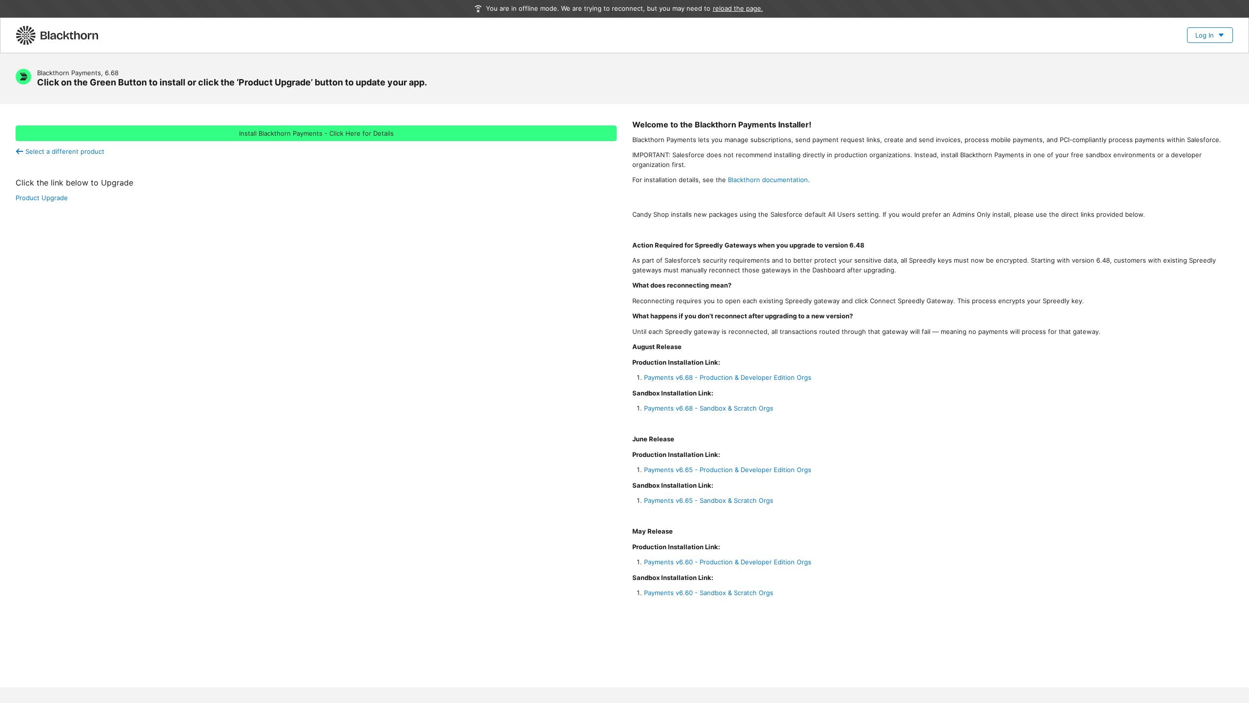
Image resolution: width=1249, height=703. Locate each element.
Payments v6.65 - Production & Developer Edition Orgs (727, 470)
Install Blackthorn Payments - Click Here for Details (316, 133)
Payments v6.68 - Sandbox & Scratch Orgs (708, 408)
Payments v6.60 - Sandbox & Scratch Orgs (708, 593)
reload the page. (738, 8)
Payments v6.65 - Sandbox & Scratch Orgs (708, 500)
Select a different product (63, 151)
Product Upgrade (42, 198)
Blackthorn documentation (768, 180)
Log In (1204, 35)
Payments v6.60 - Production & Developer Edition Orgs (727, 562)
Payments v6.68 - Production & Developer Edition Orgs (727, 377)
